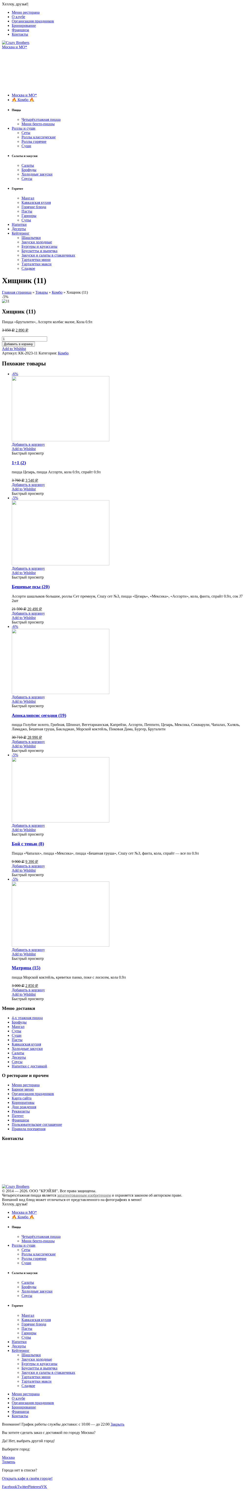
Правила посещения (28, 1129)
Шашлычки (31, 238)
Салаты (27, 165)
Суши (26, 146)
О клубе (18, 17)
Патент (18, 1116)
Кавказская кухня (36, 202)
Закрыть (117, 1424)
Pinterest (34, 1487)
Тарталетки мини (36, 260)
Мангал (27, 198)
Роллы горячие (33, 141)
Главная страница (16, 292)
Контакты (20, 34)
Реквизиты (21, 1111)
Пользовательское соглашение (37, 1124)
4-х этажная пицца (27, 1018)
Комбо (57, 292)
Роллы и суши (23, 128)
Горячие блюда (33, 207)
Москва (8, 1457)
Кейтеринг (21, 233)
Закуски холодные (36, 242)
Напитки (19, 224)
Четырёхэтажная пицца (41, 119)
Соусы (26, 178)
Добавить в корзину (18, 344)
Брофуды (28, 170)
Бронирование (24, 25)
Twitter (22, 1487)
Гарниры (28, 216)
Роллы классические (38, 137)
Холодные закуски (36, 174)
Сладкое (28, 268)
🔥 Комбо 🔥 (23, 100)
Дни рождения (24, 1107)
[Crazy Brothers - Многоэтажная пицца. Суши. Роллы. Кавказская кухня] (15, 43)
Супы (26, 220)
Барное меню (23, 1089)
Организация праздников (33, 21)
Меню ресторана (26, 12)
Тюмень (8, 1462)
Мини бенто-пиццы (38, 124)
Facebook (9, 1487)
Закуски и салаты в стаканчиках (48, 255)
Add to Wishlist (14, 349)
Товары (41, 292)
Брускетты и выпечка (39, 251)
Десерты (19, 229)
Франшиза (20, 30)
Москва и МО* (14, 47)
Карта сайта (21, 1098)
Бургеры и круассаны (39, 246)
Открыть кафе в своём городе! (27, 1478)
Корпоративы (23, 1102)
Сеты (25, 133)
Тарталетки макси (36, 264)
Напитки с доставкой (29, 1066)
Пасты (26, 211)
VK (44, 1487)
